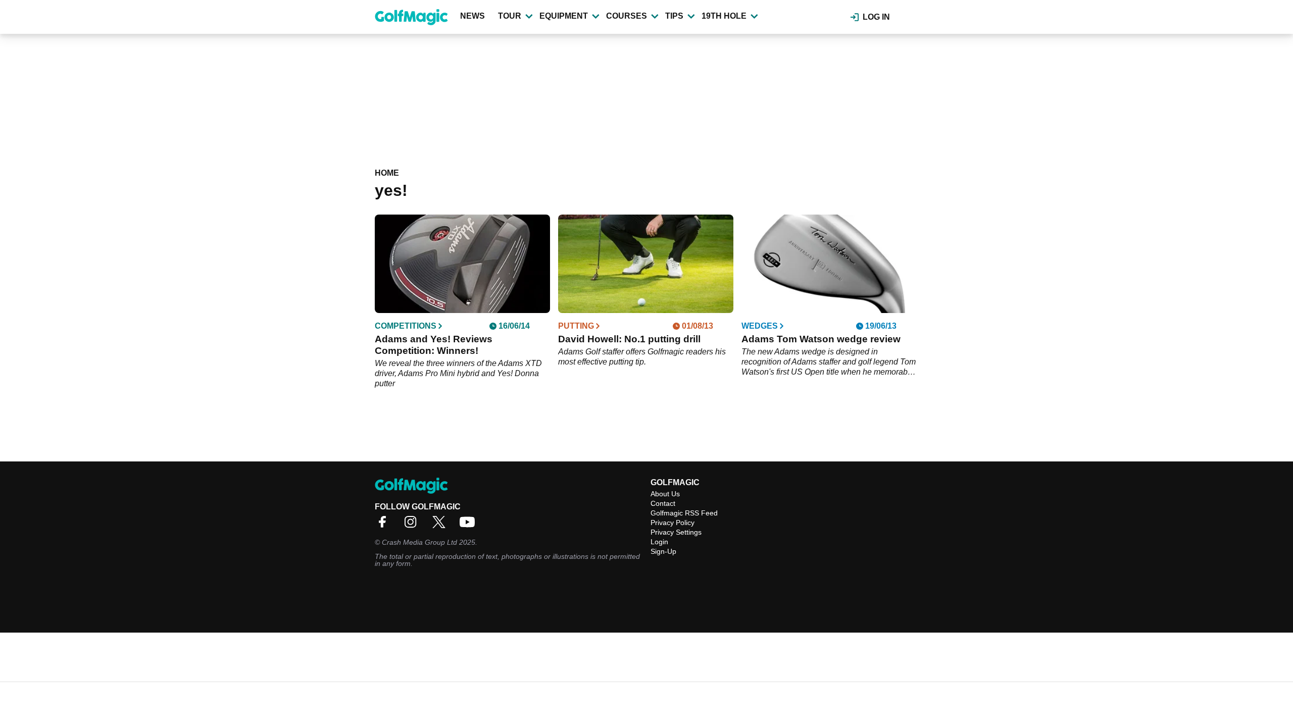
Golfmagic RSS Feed (684, 512)
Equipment (563, 16)
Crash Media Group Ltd (419, 542)
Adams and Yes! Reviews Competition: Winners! (433, 345)
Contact (663, 503)
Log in (876, 17)
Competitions (405, 326)
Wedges (759, 326)
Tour (509, 16)
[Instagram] (413, 525)
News (472, 16)
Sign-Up (663, 551)
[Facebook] (385, 525)
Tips (674, 16)
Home (387, 173)
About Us (665, 493)
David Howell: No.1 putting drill (629, 339)
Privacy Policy (672, 522)
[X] (441, 525)
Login (659, 541)
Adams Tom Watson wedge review (821, 339)
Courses (626, 16)
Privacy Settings (676, 532)
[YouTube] (470, 525)
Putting (576, 326)
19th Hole (724, 16)
